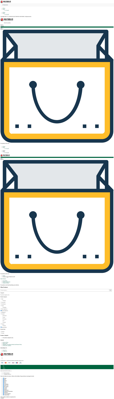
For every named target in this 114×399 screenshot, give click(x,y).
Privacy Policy (5, 342)
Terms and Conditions (7, 345)
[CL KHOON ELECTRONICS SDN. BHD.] (5, 2)
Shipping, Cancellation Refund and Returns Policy (12, 344)
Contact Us (5, 351)
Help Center (5, 343)
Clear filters (5, 280)
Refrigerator (4, 312)
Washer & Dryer (6, 282)
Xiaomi (4, 300)
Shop (4, 9)
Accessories (3, 302)
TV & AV (7, 10)
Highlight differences (7, 374)
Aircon (3, 305)
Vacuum (3, 323)
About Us (5, 350)
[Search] (111, 290)
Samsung (4, 307)
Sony (4, 317)
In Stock (3, 331)
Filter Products (3, 278)
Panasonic (5, 315)
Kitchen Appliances (6, 281)
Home (4, 8)
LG (3, 320)
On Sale (3, 333)
